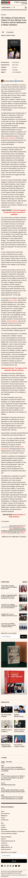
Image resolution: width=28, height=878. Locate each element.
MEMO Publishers (5, 847)
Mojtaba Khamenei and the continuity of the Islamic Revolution (19, 716)
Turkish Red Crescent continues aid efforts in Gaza (9, 614)
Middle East (4, 815)
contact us (22, 532)
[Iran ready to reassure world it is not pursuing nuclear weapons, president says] (19, 739)
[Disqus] (14, 558)
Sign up (23, 636)
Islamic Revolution (10, 138)
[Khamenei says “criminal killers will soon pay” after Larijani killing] (7, 739)
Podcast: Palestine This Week (9, 833)
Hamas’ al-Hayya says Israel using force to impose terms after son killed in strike (19, 731)
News (2, 765)
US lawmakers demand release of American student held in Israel (9, 587)
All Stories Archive (6, 849)
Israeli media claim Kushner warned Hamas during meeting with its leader (13, 791)
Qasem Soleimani (12, 321)
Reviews (3, 827)
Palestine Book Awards (7, 841)
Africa (2, 811)
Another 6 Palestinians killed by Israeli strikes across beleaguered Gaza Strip (9, 596)
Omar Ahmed (10, 81)
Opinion (3, 825)
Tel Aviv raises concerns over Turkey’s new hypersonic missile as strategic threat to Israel (13, 777)
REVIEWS (3, 14)
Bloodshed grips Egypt (8, 785)
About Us (3, 839)
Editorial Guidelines (6, 836)
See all (24, 582)
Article (3, 783)
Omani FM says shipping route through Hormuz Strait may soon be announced (9, 606)
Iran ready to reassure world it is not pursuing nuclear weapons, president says (19, 746)
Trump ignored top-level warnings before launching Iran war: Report (12, 797)
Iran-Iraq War (13, 300)
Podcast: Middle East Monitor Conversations (13, 831)
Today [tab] (3, 761)
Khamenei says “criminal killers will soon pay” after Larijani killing (6, 746)
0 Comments (9, 32)
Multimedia (4, 829)
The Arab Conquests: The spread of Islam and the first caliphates (14, 212)
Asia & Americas (5, 813)
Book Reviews (4, 819)
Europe (3, 817)
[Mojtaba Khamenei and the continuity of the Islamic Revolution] (19, 709)
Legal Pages (10, 873)
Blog (2, 823)
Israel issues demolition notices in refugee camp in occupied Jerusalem (8, 625)
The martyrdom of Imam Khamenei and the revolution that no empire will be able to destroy (6, 716)
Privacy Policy (5, 845)
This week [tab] (9, 761)
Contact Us (4, 843)
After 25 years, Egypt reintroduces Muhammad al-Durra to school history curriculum (13, 769)
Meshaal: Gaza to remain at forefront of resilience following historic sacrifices (6, 731)
